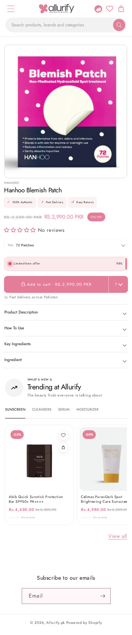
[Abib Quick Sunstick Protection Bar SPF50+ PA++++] (39, 459)
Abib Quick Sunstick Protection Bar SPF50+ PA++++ (36, 499)
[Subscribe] (102, 596)
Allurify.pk (55, 622)
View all (117, 536)
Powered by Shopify (84, 622)
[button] (10, 8)
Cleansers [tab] (41, 409)
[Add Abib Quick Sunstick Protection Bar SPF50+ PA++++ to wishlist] (63, 435)
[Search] (119, 25)
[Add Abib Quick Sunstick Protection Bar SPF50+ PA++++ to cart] (63, 447)
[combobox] (66, 25)
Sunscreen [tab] (15, 409)
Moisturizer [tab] (87, 409)
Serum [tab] (64, 409)
